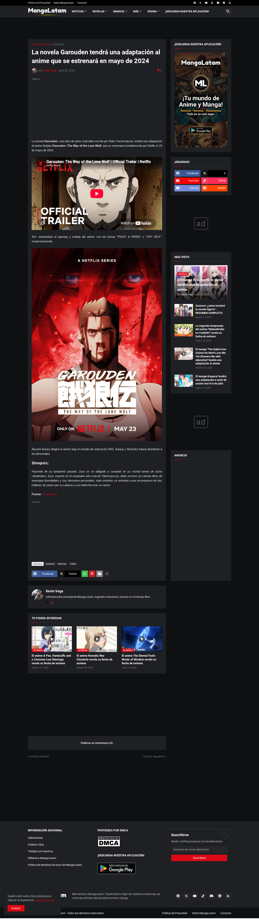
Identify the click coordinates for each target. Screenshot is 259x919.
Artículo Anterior (39, 756)
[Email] (99, 574)
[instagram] (52, 603)
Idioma (152, 11)
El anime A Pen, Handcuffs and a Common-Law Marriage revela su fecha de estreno (51, 659)
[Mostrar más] (107, 574)
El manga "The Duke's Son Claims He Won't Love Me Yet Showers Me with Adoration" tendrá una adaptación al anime (210, 356)
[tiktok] (212, 3)
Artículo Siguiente (153, 756)
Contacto (82, 3)
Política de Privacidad (39, 3)
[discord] (218, 3)
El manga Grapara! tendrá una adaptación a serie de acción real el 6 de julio (211, 380)
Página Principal (41, 44)
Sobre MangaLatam (64, 3)
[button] (228, 11)
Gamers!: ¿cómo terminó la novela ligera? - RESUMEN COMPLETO (210, 309)
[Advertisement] (97, 107)
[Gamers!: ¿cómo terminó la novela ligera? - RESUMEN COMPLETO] (183, 310)
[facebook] (195, 3)
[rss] (229, 3)
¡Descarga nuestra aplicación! (187, 11)
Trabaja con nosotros (40, 851)
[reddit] (224, 3)
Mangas (118, 11)
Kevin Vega (54, 591)
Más (136, 11)
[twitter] (200, 3)
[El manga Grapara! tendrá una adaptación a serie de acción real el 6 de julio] (183, 381)
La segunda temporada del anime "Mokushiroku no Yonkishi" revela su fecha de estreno (209, 331)
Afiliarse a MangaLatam (42, 858)
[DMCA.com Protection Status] (108, 845)
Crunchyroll (49, 494)
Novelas (98, 11)
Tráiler (73, 564)
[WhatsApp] (85, 574)
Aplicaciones (35, 837)
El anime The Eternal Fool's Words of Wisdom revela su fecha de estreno (139, 659)
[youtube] (206, 3)
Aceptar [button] (16, 908)
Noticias (78, 11)
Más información (45, 900)
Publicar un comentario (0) (97, 742)
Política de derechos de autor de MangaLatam (55, 864)
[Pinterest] (92, 574)
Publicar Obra (36, 844)
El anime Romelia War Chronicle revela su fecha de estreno (94, 659)
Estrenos (59, 44)
